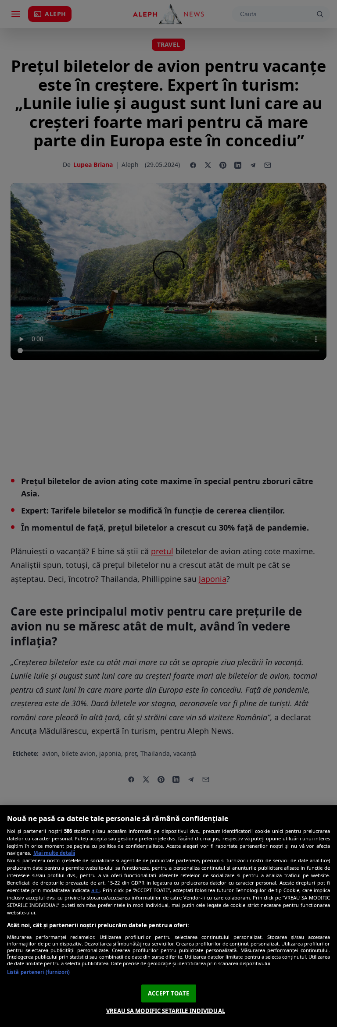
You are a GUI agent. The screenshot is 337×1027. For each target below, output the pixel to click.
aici (95, 890)
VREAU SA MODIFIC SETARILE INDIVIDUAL (165, 1011)
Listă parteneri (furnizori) (38, 972)
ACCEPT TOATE (168, 993)
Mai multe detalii (54, 853)
